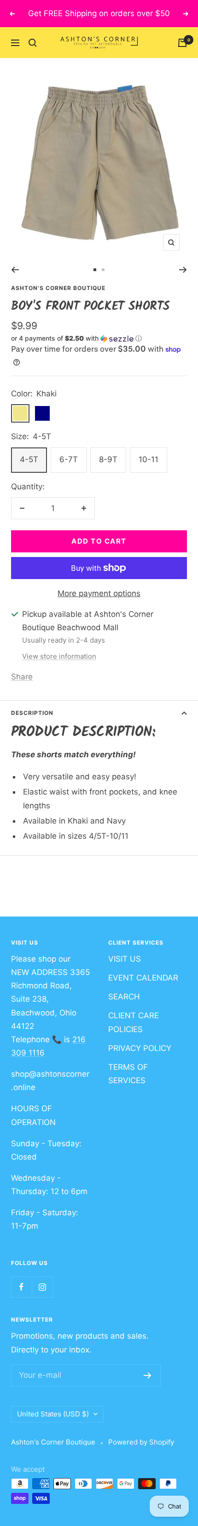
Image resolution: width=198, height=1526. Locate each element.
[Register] (147, 1375)
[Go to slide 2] (103, 269)
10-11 (148, 459)
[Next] (183, 270)
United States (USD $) (53, 1414)
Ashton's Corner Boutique (58, 287)
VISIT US (124, 958)
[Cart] (182, 43)
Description (32, 712)
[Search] (33, 43)
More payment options (99, 593)
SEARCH (124, 996)
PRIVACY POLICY (139, 1048)
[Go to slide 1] (94, 269)
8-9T (108, 459)
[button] (99, 338)
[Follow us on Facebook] (21, 1287)
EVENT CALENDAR (143, 977)
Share (22, 676)
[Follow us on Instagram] (42, 1287)
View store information (59, 656)
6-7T (68, 459)
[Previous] (15, 270)
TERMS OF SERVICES (128, 1073)
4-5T (29, 459)
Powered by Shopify (141, 1442)
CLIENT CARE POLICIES (133, 1022)
